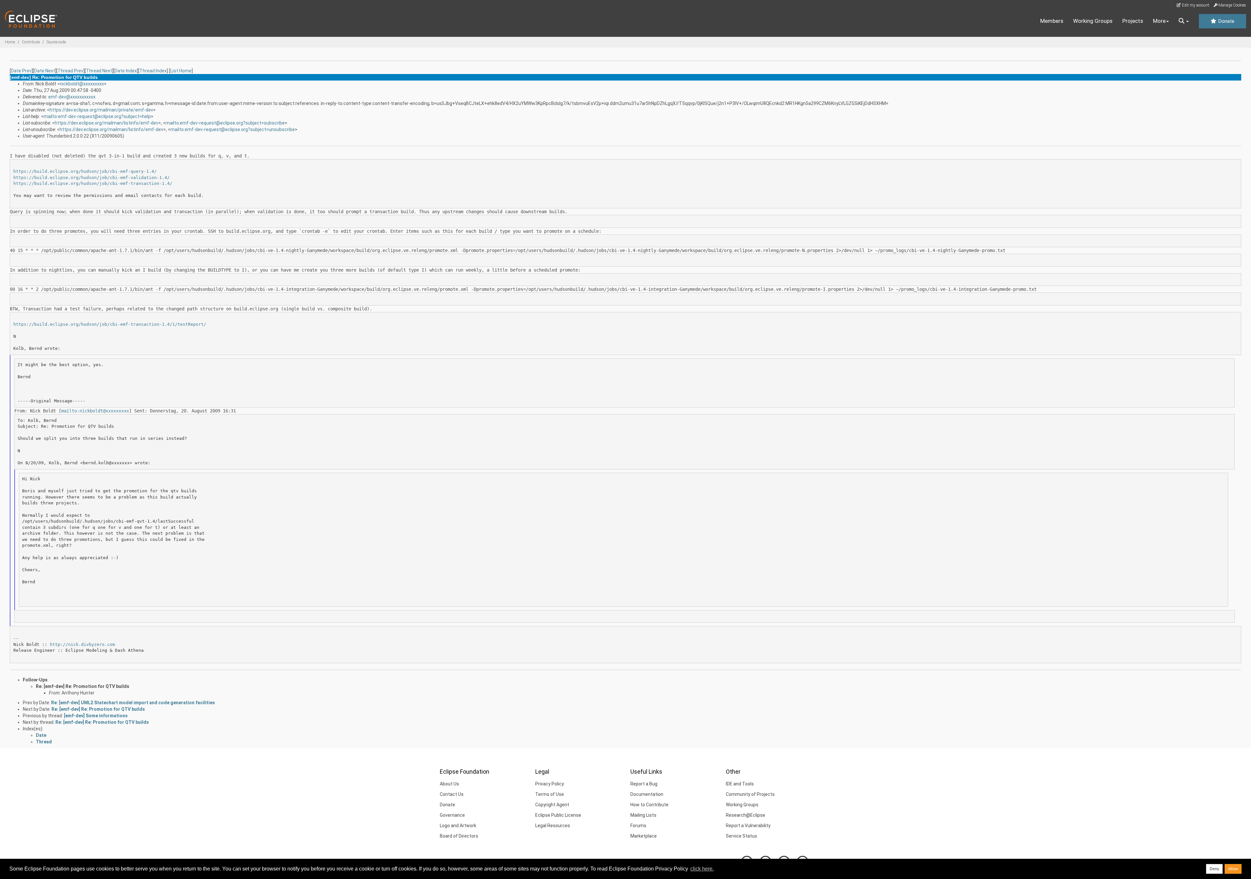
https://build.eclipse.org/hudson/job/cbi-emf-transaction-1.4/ (92, 183)
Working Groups (1093, 21)
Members (1051, 21)
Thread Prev (70, 70)
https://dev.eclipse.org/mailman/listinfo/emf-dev (106, 123)
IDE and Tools (740, 783)
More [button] (1159, 21)
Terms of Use (549, 794)
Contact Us (452, 794)
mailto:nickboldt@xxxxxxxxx (95, 410)
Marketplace (643, 836)
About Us (449, 783)
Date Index (126, 70)
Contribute (31, 42)
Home (10, 42)
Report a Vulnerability (748, 825)
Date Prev (21, 70)
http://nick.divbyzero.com (82, 644)
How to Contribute (649, 804)
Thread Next (99, 70)
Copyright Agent (552, 804)
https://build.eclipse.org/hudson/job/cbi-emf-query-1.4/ (85, 171)
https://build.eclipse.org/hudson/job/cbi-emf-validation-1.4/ (91, 177)
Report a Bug (643, 783)
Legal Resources (552, 825)
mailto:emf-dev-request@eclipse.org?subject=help (97, 116)
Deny (1214, 869)
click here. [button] (702, 869)
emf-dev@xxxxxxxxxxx (71, 96)
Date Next (44, 70)
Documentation (646, 794)
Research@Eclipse (745, 815)
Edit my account (1195, 5)
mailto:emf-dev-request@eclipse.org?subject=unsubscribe (232, 129)
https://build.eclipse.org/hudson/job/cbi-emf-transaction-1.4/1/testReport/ (109, 324)
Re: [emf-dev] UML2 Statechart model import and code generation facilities (133, 702)
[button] (1184, 21)
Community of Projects (750, 794)
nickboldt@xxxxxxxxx (82, 83)
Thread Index (153, 70)
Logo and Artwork (458, 825)
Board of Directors (459, 836)
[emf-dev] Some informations (96, 715)
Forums (638, 825)
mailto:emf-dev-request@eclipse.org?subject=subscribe (225, 123)
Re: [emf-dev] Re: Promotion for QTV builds (82, 686)
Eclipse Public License (558, 815)
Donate (1225, 21)
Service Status (741, 836)
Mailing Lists (643, 815)
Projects (1132, 21)
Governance (452, 815)
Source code (56, 42)
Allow (1233, 869)
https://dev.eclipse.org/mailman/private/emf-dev (101, 109)
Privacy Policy (549, 783)
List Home (181, 70)
